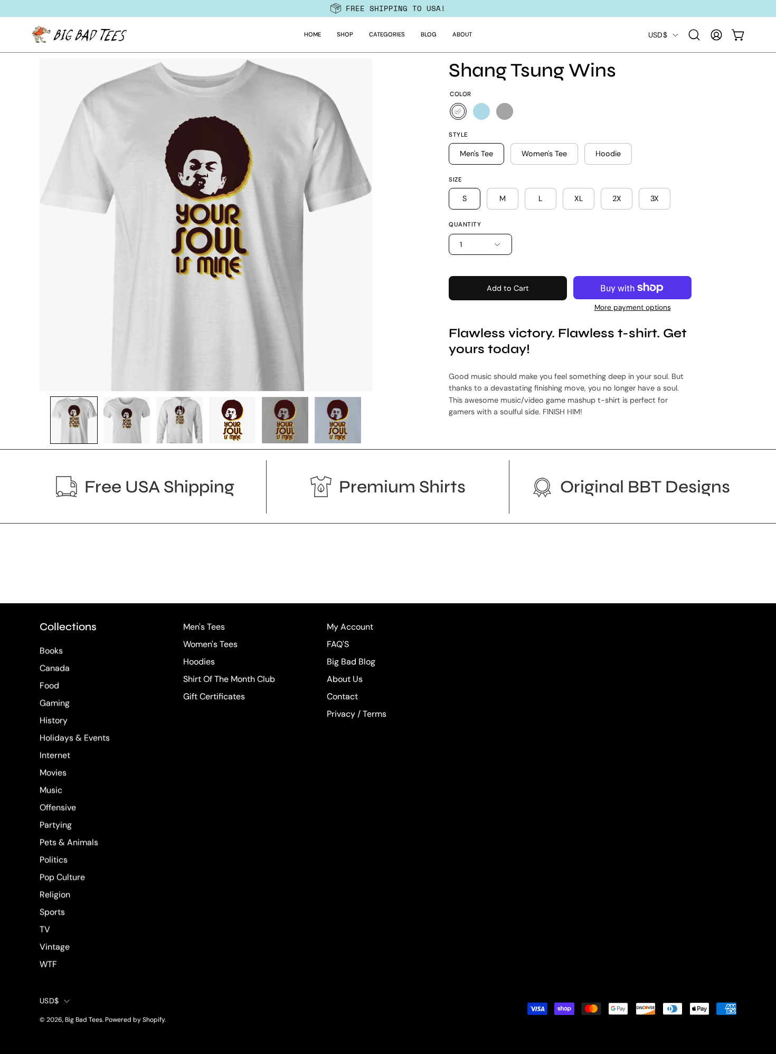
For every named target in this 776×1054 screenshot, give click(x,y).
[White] (458, 111)
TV (45, 929)
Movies (53, 772)
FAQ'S (338, 644)
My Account (350, 626)
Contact (342, 696)
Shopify (154, 1020)
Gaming (55, 703)
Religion (55, 894)
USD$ (657, 35)
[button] (345, 34)
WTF (48, 964)
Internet (55, 755)
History (54, 720)
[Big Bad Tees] (79, 34)
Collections (68, 626)
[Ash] (504, 111)
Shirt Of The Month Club (229, 679)
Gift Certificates (214, 696)
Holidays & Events (75, 738)
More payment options (632, 307)
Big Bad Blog (351, 661)
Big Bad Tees (83, 1020)
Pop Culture (62, 877)
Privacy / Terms (356, 713)
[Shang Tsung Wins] (74, 420)
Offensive (58, 807)
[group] (388, 8)
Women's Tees (210, 644)
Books (51, 651)
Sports (52, 912)
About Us (345, 679)
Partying (56, 825)
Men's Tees (204, 626)
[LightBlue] (481, 111)
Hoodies (199, 661)
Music (51, 790)
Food (49, 685)
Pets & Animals (69, 842)
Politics (54, 860)
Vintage (55, 947)
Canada (55, 668)
